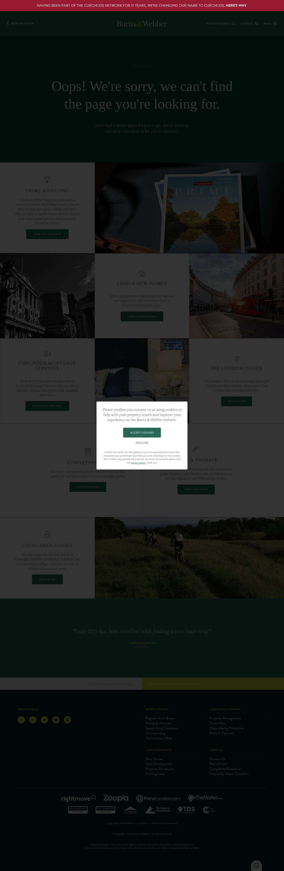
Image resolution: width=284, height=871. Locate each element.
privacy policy (138, 462)
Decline (142, 443)
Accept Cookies (142, 433)
